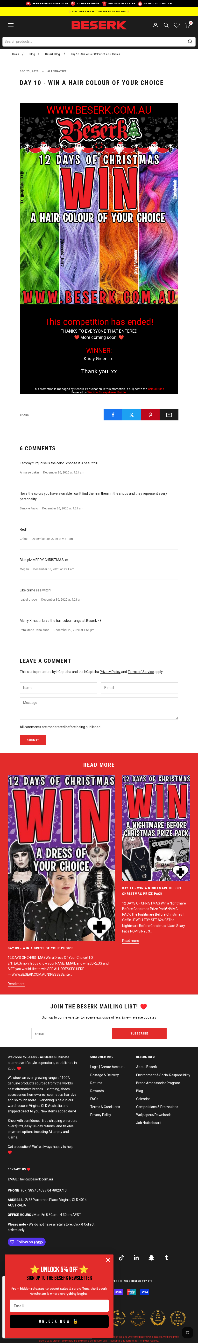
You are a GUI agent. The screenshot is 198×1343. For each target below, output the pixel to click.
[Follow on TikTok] (121, 1257)
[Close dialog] (108, 1260)
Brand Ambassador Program (158, 1083)
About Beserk (146, 1067)
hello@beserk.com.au (36, 1179)
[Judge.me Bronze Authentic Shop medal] (138, 1318)
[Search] (190, 41)
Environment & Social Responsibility (163, 1075)
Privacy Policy (110, 672)
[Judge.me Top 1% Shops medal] (158, 1318)
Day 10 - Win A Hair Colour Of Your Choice (95, 54)
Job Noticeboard (148, 1123)
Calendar (143, 1099)
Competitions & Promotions (157, 1107)
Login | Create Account (107, 1067)
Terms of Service (141, 672)
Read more (16, 984)
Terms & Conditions (105, 1107)
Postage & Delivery (104, 1075)
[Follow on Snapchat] (151, 1257)
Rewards (97, 1091)
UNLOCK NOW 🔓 (59, 1321)
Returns (96, 1083)
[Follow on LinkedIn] (136, 1257)
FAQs (94, 1099)
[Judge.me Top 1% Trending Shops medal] (178, 1318)
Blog (32, 54)
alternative (57, 71)
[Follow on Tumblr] (166, 1257)
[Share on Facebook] (113, 415)
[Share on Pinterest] (150, 415)
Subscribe (139, 1033)
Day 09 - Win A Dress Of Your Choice (40, 948)
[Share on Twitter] (131, 415)
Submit (33, 740)
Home (15, 54)
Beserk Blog (52, 54)
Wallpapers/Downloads (153, 1115)
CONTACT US (17, 1169)
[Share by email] (169, 415)
